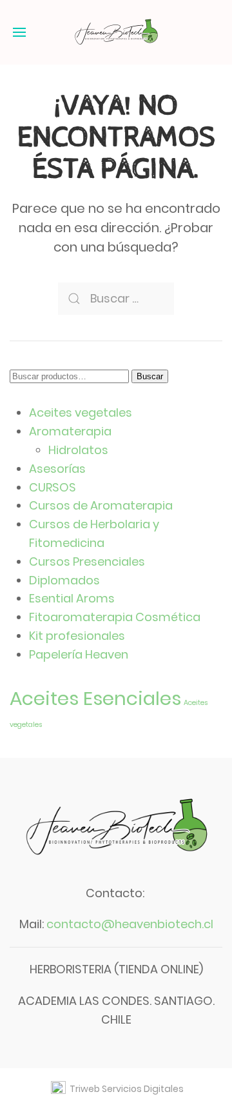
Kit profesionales (77, 636)
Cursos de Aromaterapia (101, 505)
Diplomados (64, 580)
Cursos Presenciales (87, 561)
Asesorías (57, 469)
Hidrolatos (78, 450)
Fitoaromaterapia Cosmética (114, 617)
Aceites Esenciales (95, 698)
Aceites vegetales (80, 412)
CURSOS (52, 487)
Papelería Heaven (78, 654)
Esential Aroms (72, 598)
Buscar (150, 376)
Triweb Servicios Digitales (125, 1088)
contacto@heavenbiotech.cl (129, 924)
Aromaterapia (70, 431)
